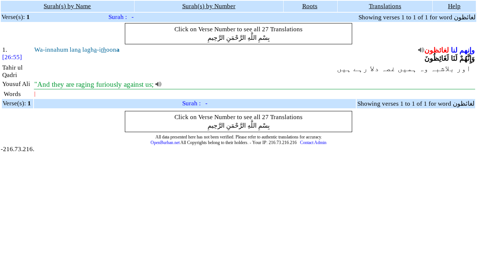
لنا (454, 50)
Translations (385, 6)
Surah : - (121, 16)
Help (454, 6)
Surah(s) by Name (67, 6)
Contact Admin (313, 142)
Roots (310, 6)
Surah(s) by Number (209, 6)
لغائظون (436, 50)
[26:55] (12, 57)
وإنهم (467, 50)
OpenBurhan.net (165, 142)
